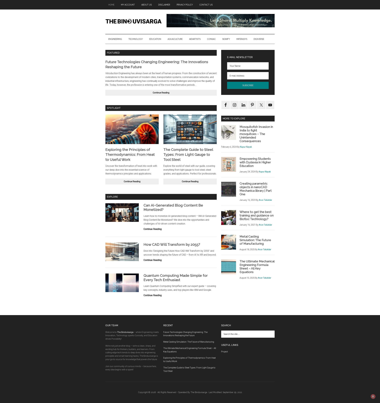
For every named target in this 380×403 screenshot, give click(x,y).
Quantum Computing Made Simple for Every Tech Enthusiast (176, 277)
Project (224, 351)
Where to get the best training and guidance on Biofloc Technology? (257, 215)
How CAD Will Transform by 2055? (172, 244)
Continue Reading (167, 93)
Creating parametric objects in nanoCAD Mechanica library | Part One (256, 189)
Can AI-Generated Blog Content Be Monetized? (173, 207)
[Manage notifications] (373, 396)
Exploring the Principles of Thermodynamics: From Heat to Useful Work (130, 154)
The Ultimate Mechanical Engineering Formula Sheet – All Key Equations (257, 267)
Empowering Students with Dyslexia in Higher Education (255, 162)
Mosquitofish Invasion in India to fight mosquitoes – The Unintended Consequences (256, 134)
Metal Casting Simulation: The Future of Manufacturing (255, 240)
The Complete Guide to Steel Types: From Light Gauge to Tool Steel (188, 154)
